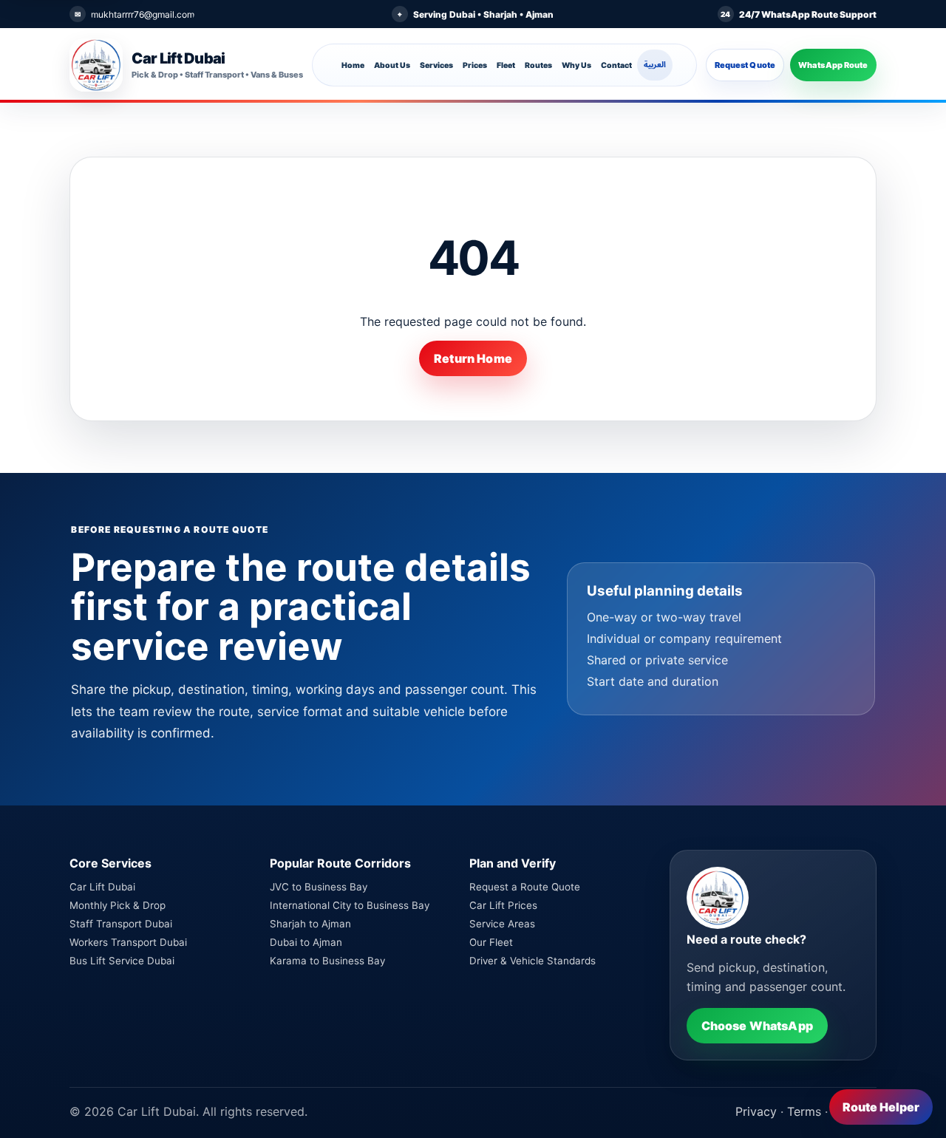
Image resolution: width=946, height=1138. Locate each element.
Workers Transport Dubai (128, 942)
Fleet (506, 65)
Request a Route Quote (524, 887)
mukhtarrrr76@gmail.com (142, 14)
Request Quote (745, 65)
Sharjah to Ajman (310, 924)
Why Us (576, 65)
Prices (475, 65)
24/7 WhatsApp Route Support (808, 14)
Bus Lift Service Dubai (121, 961)
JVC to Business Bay (318, 887)
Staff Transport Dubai (120, 924)
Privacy (756, 1111)
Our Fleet (491, 942)
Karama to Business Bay (327, 961)
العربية (655, 64)
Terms (804, 1111)
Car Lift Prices (503, 905)
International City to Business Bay (349, 905)
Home (352, 65)
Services (436, 65)
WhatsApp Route (833, 65)
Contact (616, 65)
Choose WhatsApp (757, 1025)
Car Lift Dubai (102, 887)
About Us (392, 65)
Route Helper (881, 1107)
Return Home (473, 358)
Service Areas (502, 924)
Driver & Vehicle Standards (532, 961)
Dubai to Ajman (306, 942)
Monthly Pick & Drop (117, 905)
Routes (538, 65)
